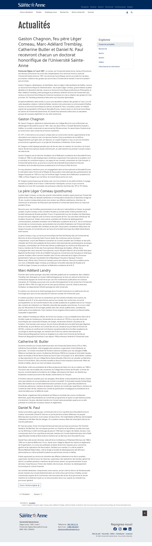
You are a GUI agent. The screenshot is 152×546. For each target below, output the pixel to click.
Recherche (64, 12)
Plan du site (96, 534)
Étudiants (85, 7)
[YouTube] (125, 529)
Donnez (91, 12)
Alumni (101, 7)
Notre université (78, 12)
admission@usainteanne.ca (68, 529)
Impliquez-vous (51, 12)
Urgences (129, 534)
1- (73, 527)
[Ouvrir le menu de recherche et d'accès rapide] (132, 12)
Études (39, 12)
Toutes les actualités (106, 44)
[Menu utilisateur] (127, 12)
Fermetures (120, 534)
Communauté (120, 7)
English (130, 7)
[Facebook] (115, 529)
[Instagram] (120, 529)
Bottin (112, 534)
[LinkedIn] (129, 529)
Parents (93, 7)
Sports (101, 53)
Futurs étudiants (26, 12)
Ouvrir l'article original (30, 485)
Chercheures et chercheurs (109, 66)
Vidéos (101, 62)
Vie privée (105, 534)
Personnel (109, 7)
